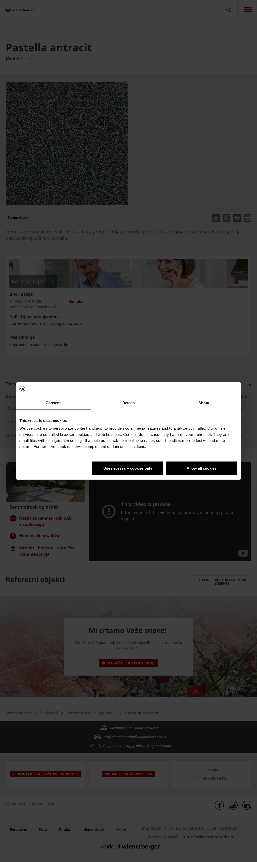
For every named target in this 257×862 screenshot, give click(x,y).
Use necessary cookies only (127, 468)
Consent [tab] (53, 402)
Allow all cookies (201, 468)
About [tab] (203, 402)
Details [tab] (128, 402)
